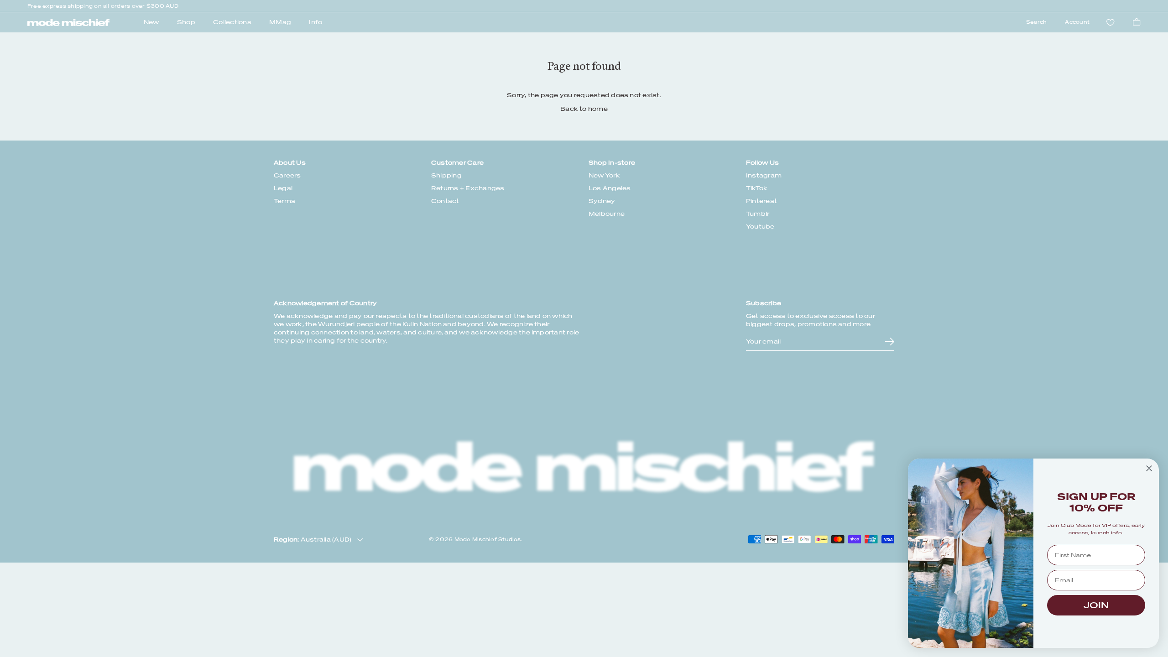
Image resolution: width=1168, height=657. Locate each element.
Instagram (764, 175)
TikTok (756, 188)
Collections (232, 22)
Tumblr (757, 213)
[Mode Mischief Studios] (68, 22)
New (151, 22)
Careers (287, 175)
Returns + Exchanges (468, 188)
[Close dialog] (1149, 468)
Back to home (584, 108)
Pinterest (761, 201)
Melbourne (607, 213)
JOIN (1096, 605)
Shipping (446, 175)
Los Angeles (610, 188)
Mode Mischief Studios (487, 539)
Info (315, 22)
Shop (186, 22)
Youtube (760, 226)
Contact (445, 201)
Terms (284, 201)
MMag (280, 22)
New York (604, 175)
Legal (283, 188)
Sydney (602, 201)
